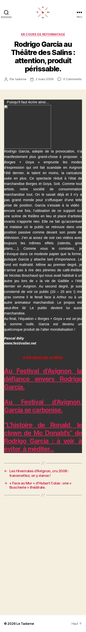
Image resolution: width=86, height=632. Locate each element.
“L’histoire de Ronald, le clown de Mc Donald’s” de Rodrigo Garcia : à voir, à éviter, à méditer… (43, 437)
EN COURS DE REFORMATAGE (43, 34)
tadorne (20, 79)
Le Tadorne (25, 624)
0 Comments (72, 79)
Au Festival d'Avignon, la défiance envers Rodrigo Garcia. (43, 379)
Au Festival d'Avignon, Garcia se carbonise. (43, 406)
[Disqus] (43, 555)
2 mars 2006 (45, 79)
